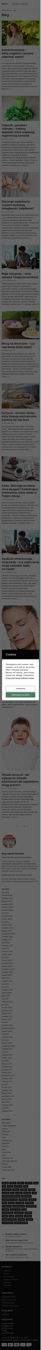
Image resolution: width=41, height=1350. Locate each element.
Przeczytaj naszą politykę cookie (20, 678)
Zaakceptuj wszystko (21, 695)
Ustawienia (20, 688)
